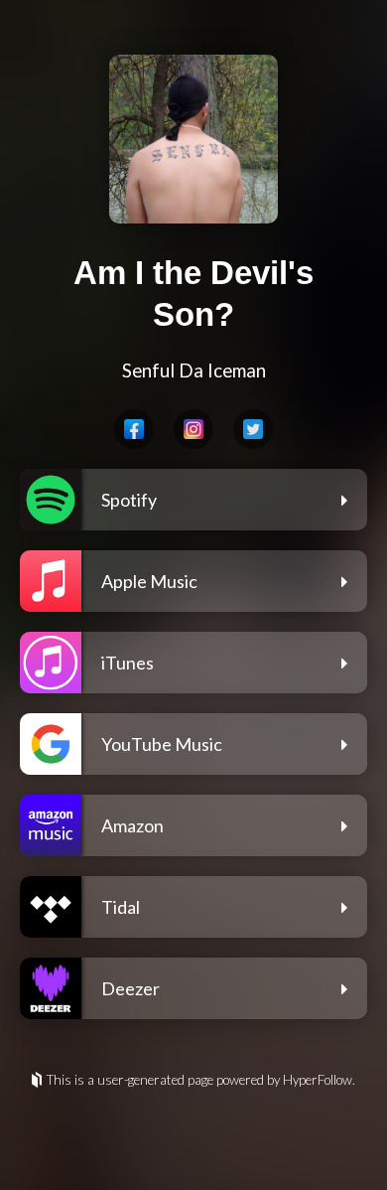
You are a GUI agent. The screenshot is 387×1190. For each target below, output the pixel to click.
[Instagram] (193, 429)
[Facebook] (134, 429)
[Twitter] (253, 429)
